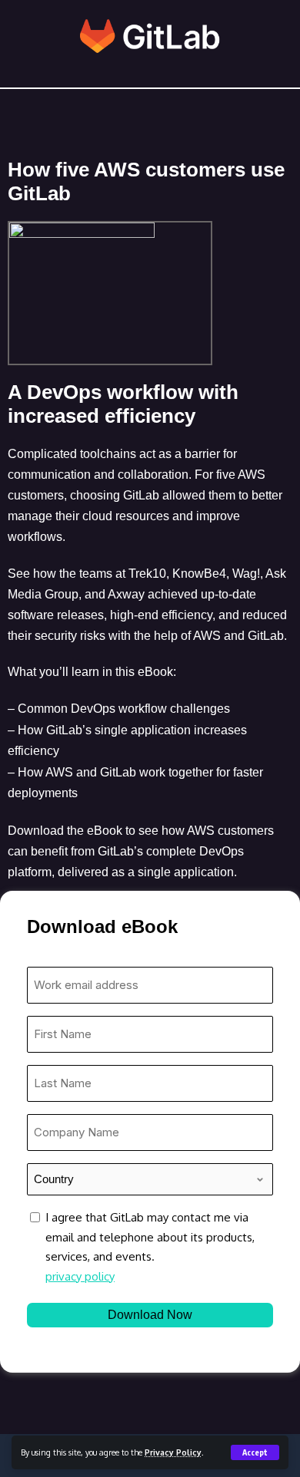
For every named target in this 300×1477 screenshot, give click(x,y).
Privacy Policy (173, 1452)
